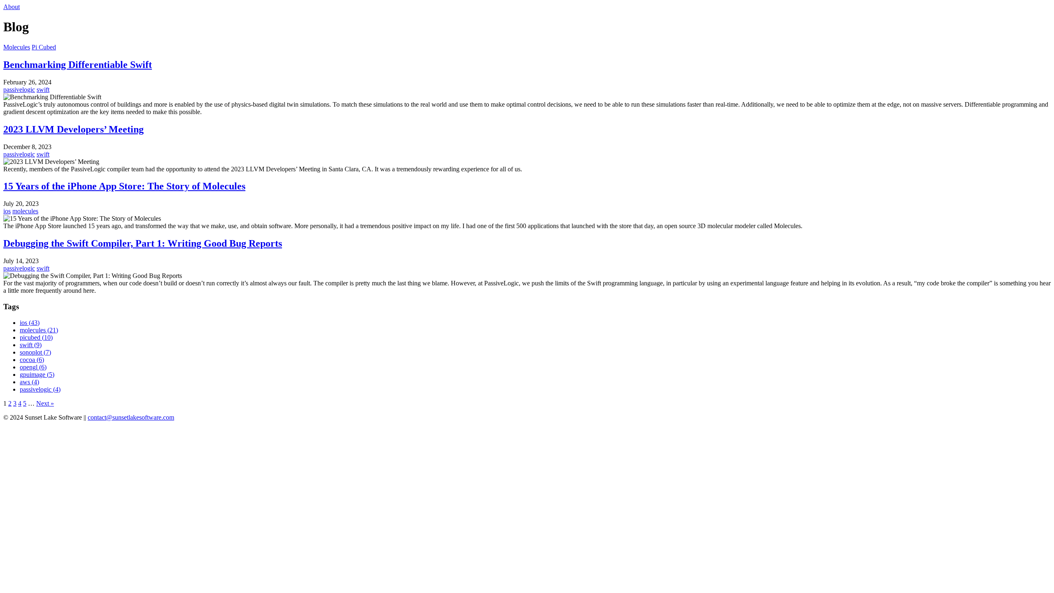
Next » (45, 403)
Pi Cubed (44, 47)
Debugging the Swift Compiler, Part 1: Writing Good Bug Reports (142, 243)
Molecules (16, 47)
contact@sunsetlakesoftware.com (131, 417)
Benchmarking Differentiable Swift (77, 64)
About (11, 6)
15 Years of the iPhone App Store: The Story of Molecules (124, 186)
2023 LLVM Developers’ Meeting (73, 129)
